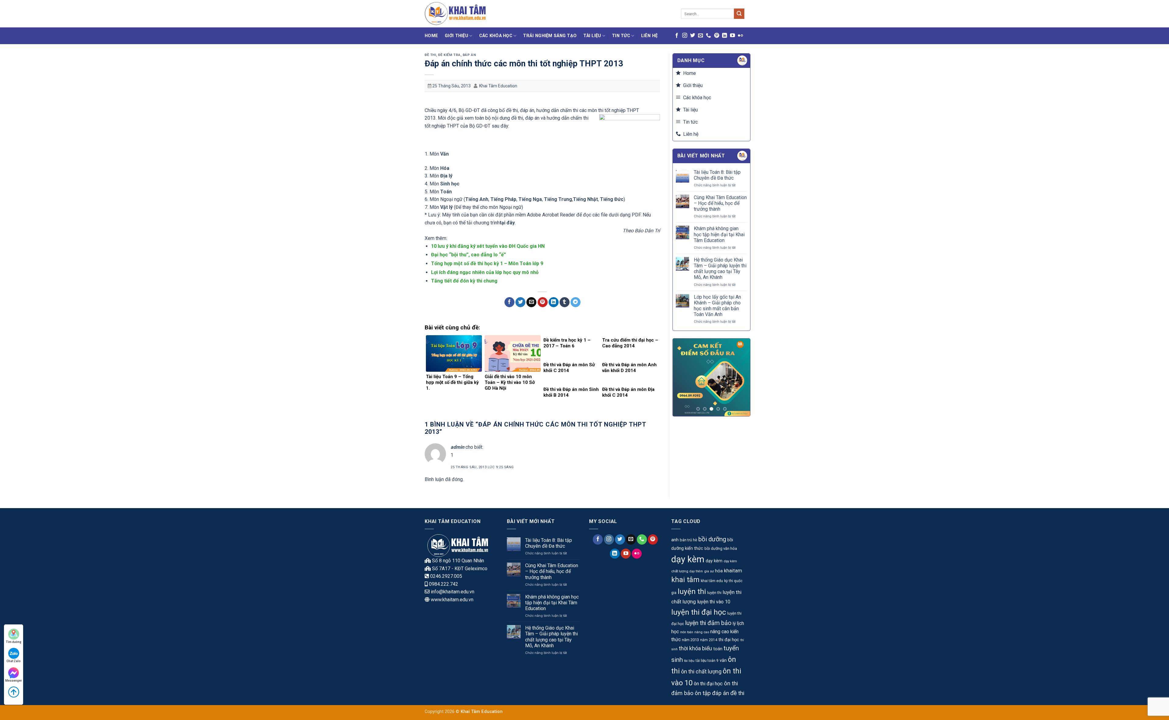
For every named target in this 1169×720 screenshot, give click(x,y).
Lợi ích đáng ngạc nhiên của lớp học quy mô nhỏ (485, 272)
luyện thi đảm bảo (708, 623)
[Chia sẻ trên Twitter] (520, 302)
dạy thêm (696, 571)
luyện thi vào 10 (713, 602)
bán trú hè (688, 540)
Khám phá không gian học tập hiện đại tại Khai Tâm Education (719, 234)
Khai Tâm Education (498, 85)
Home (431, 35)
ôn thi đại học (708, 684)
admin (457, 447)
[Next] (740, 377)
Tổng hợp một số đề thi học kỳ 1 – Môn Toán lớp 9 (487, 263)
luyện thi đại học (698, 612)
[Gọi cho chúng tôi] (708, 35)
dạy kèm (687, 559)
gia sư (709, 571)
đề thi (737, 693)
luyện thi (692, 591)
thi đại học (728, 639)
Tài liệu (592, 35)
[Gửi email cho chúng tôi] (700, 35)
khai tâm (685, 580)
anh (675, 540)
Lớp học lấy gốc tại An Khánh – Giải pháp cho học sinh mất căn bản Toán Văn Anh (717, 306)
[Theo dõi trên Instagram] (684, 35)
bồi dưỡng (712, 539)
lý (734, 623)
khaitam (733, 570)
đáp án (720, 693)
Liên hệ (649, 35)
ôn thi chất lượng (701, 671)
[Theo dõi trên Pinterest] (716, 35)
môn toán (686, 632)
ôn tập (703, 693)
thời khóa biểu (695, 648)
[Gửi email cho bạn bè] (531, 302)
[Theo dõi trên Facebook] (676, 35)
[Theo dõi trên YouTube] (732, 35)
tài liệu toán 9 (707, 661)
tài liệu (689, 661)
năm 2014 (708, 640)
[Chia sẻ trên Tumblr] (565, 302)
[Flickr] (740, 35)
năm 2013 (690, 639)
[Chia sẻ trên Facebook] (509, 302)
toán (717, 649)
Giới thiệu (456, 35)
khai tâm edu (712, 580)
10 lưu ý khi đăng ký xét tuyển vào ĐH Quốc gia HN (488, 246)
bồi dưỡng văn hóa (720, 548)
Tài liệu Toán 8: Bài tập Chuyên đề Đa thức (717, 175)
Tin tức (621, 35)
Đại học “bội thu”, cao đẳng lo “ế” (468, 255)
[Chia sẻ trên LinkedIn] (554, 302)
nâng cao (701, 632)
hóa (719, 571)
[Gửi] (739, 14)
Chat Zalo (13, 661)
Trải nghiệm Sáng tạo (550, 35)
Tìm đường (13, 642)
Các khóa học (495, 35)
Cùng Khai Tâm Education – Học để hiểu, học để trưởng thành (720, 203)
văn (723, 660)
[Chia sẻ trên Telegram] (575, 302)
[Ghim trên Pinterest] (543, 302)
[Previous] (681, 377)
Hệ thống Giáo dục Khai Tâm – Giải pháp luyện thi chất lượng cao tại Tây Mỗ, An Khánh (720, 268)
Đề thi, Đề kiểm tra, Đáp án (450, 55)
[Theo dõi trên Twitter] (692, 35)
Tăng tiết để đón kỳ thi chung (464, 281)
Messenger (13, 680)
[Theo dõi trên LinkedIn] (724, 35)
